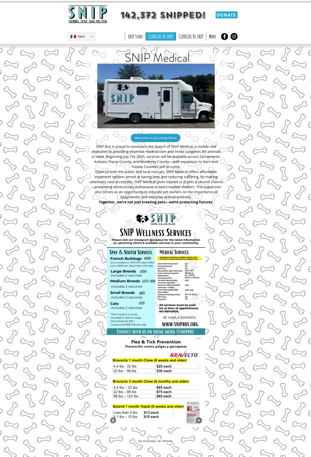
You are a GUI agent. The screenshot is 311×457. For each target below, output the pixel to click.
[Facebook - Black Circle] (224, 36)
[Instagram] (234, 36)
